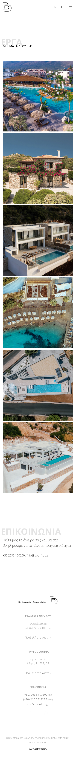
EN (54, 7)
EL (62, 7)
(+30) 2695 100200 (35, 694)
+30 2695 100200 (14, 555)
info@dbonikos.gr (38, 555)
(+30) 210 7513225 (35, 699)
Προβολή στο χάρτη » (38, 637)
